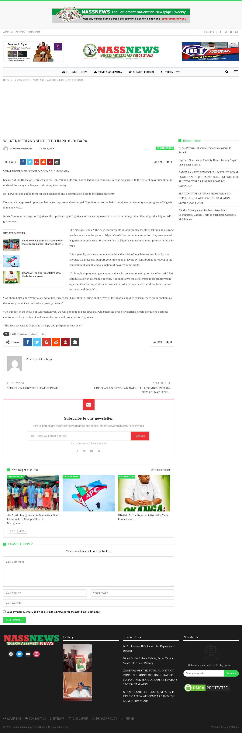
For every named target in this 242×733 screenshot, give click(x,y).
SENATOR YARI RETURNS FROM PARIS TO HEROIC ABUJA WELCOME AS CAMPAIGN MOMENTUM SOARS (204, 198)
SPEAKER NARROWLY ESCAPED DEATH (33, 388)
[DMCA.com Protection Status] (207, 688)
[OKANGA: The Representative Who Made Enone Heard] (11, 277)
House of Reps (77, 72)
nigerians (23, 334)
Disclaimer (80, 718)
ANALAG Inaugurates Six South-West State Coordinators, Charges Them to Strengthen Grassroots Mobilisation (207, 215)
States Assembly (110, 72)
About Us (8, 32)
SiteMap (58, 718)
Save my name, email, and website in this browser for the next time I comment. (53, 611)
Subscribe (140, 436)
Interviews (172, 72)
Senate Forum (143, 72)
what (42, 334)
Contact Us (34, 32)
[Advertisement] (121, 110)
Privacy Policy (106, 718)
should (33, 334)
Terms (130, 718)
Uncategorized (165, 148)
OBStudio (234, 727)
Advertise (21, 32)
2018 (14, 334)
